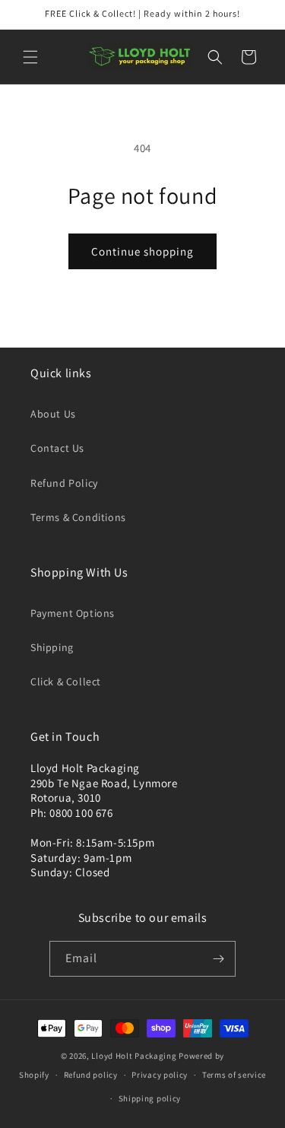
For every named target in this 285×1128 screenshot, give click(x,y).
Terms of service (234, 1074)
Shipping (52, 647)
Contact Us (57, 448)
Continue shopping (142, 251)
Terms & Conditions (78, 517)
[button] (30, 57)
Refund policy (91, 1074)
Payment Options (72, 613)
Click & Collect (65, 681)
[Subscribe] (218, 959)
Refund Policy (64, 483)
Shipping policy (150, 1098)
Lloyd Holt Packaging (133, 1055)
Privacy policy (159, 1074)
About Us (53, 414)
